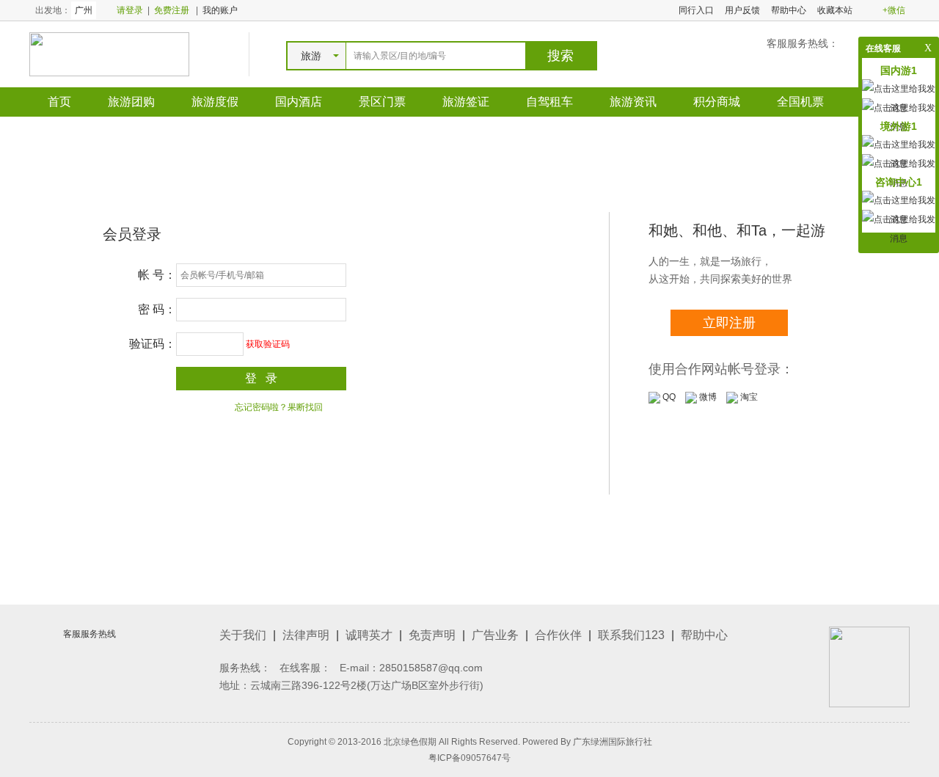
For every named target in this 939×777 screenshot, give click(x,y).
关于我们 (242, 635)
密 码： (157, 309)
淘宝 (748, 397)
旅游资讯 (633, 101)
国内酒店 (298, 101)
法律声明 (305, 635)
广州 (83, 10)
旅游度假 (214, 101)
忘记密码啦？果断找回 (279, 407)
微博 (707, 397)
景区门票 (382, 101)
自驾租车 (549, 101)
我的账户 (220, 10)
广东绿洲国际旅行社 (612, 742)
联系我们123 (631, 635)
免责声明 (432, 635)
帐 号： (157, 275)
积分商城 (716, 101)
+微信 (894, 10)
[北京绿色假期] (109, 53)
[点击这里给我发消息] (898, 228)
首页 (59, 101)
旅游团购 (131, 101)
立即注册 (729, 322)
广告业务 (495, 635)
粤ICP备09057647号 (469, 758)
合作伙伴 (558, 635)
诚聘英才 (369, 635)
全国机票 (800, 101)
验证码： (152, 344)
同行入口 (696, 10)
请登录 (130, 10)
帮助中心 (788, 10)
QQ (668, 397)
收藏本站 (834, 10)
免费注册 (171, 10)
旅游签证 (465, 101)
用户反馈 (742, 10)
